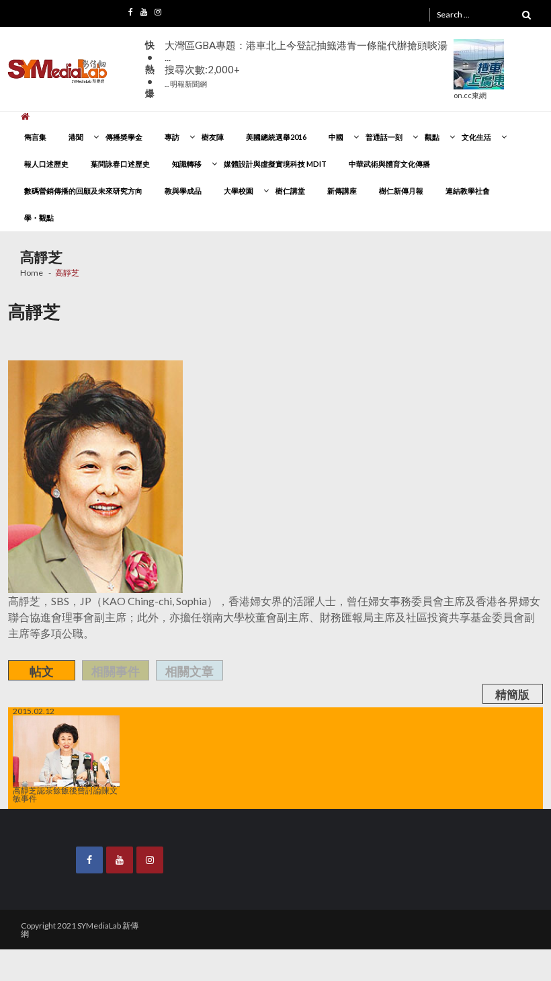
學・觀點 (39, 217)
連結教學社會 (468, 190)
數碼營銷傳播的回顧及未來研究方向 (83, 190)
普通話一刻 (384, 136)
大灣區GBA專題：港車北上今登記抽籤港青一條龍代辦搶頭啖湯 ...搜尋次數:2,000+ (306, 63)
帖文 (42, 671)
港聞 (76, 136)
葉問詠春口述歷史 (120, 163)
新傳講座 (342, 190)
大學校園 (238, 190)
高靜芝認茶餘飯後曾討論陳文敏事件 (65, 794)
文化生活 (476, 136)
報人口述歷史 (46, 163)
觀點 (432, 136)
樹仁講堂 (290, 190)
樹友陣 (213, 136)
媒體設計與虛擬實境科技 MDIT (275, 163)
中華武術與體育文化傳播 (389, 163)
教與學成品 (183, 190)
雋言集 (35, 136)
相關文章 (189, 671)
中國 (336, 136)
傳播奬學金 (123, 136)
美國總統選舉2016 (276, 136)
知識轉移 (187, 163)
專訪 (172, 136)
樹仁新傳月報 (401, 190)
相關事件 (115, 671)
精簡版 (512, 694)
